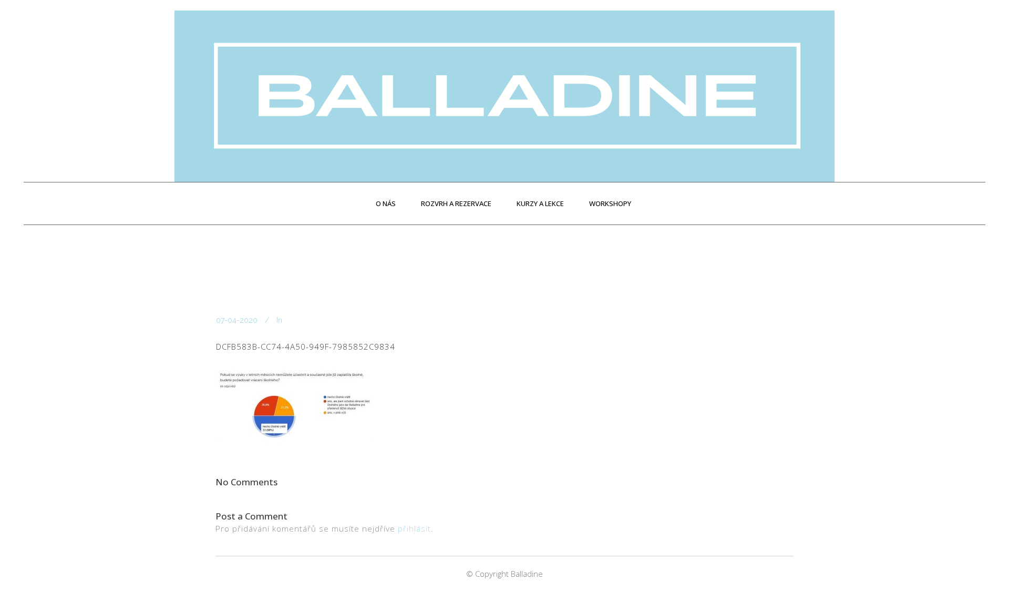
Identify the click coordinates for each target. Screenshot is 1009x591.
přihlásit (414, 528)
